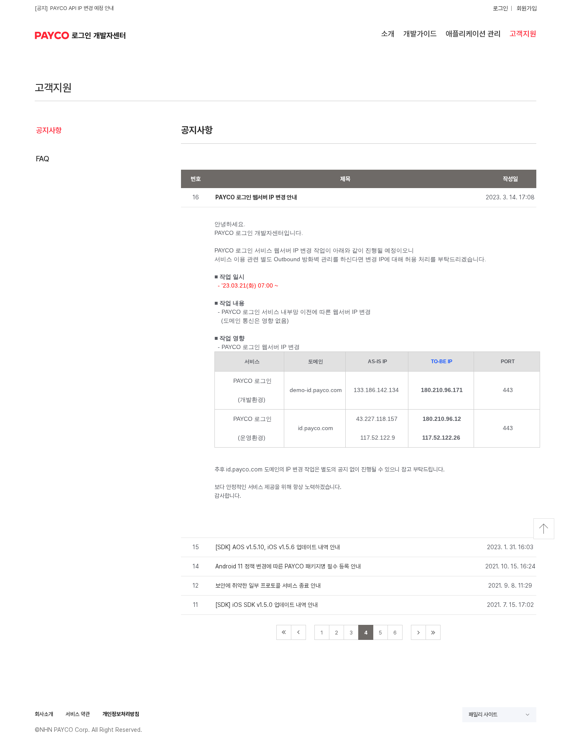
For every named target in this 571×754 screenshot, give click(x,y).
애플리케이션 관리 (473, 33)
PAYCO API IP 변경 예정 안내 (82, 8)
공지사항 (49, 130)
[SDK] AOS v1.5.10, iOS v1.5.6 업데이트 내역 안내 (277, 547)
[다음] (418, 632)
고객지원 (523, 33)
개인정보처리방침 (120, 714)
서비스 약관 (78, 714)
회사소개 (44, 714)
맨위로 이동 (543, 528)
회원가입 (527, 8)
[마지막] (433, 632)
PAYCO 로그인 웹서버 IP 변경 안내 (256, 197)
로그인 (500, 8)
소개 (388, 33)
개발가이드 (420, 33)
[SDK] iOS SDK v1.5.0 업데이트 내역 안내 (266, 604)
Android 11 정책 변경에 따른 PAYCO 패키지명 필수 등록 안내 (288, 566)
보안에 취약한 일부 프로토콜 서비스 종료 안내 (268, 585)
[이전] (298, 632)
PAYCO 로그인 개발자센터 (83, 35)
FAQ (42, 158)
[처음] (283, 632)
